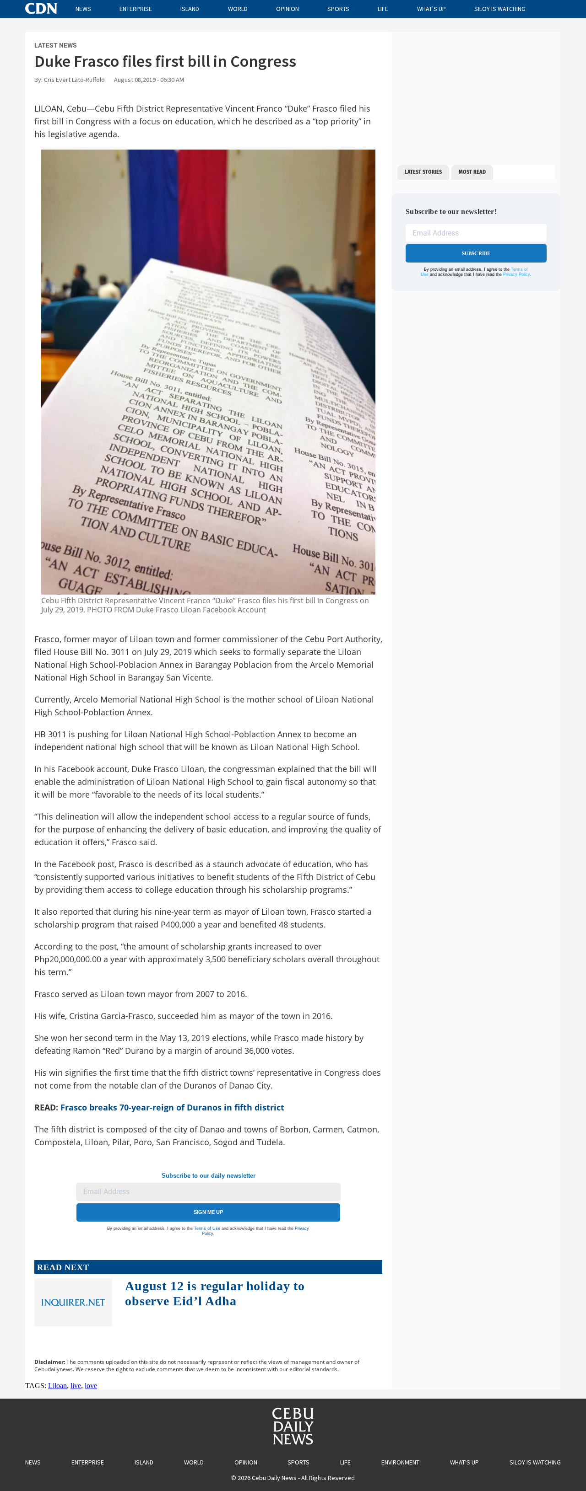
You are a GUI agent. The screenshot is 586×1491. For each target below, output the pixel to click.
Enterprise (135, 9)
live (76, 1385)
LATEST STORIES (423, 172)
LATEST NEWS (55, 45)
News (83, 9)
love (91, 1385)
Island (189, 9)
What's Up (431, 9)
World (238, 9)
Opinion (287, 9)
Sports (338, 9)
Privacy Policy (516, 274)
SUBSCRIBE (476, 253)
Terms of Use (207, 1228)
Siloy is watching (500, 9)
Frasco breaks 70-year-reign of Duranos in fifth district (172, 1107)
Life (383, 9)
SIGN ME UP (208, 1212)
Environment (400, 1462)
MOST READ (472, 172)
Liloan (57, 1385)
